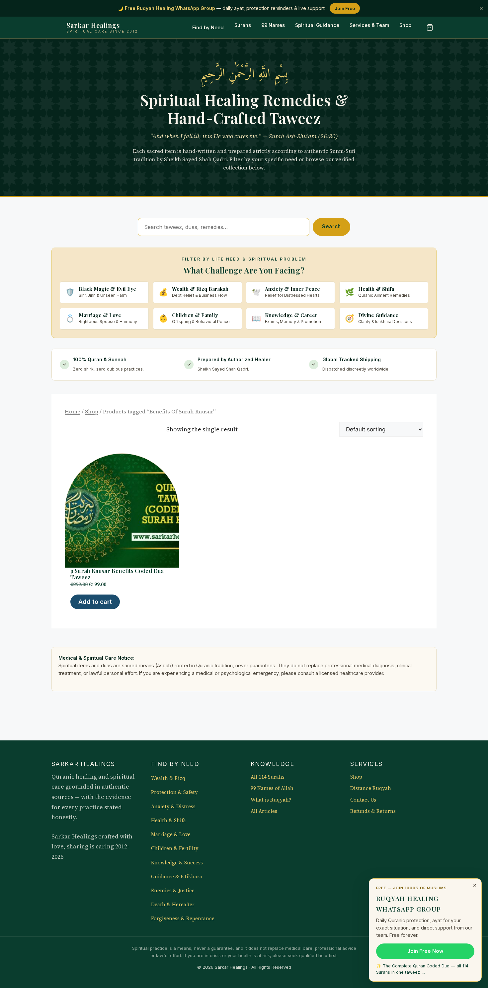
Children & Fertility (175, 848)
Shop (405, 26)
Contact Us (363, 800)
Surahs (242, 26)
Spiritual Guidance (317, 26)
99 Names (273, 26)
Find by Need (208, 28)
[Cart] (430, 28)
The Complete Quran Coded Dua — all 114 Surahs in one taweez (422, 969)
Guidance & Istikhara (176, 876)
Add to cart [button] (95, 601)
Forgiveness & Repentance (182, 918)
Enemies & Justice (173, 890)
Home (72, 411)
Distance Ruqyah (370, 788)
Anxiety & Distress (173, 806)
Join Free (345, 8)
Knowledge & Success (177, 862)
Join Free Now (425, 951)
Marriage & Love (171, 834)
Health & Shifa (168, 820)
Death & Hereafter (173, 904)
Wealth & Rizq (168, 778)
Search (331, 226)
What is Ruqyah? (271, 800)
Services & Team (369, 26)
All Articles (264, 811)
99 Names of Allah (272, 788)
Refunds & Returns (373, 811)
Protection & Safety (174, 792)
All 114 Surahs (268, 777)
